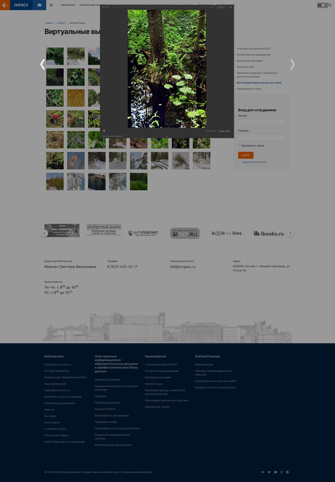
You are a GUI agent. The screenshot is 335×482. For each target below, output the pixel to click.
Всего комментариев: (113, 136)
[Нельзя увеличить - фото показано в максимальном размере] (227, 7)
